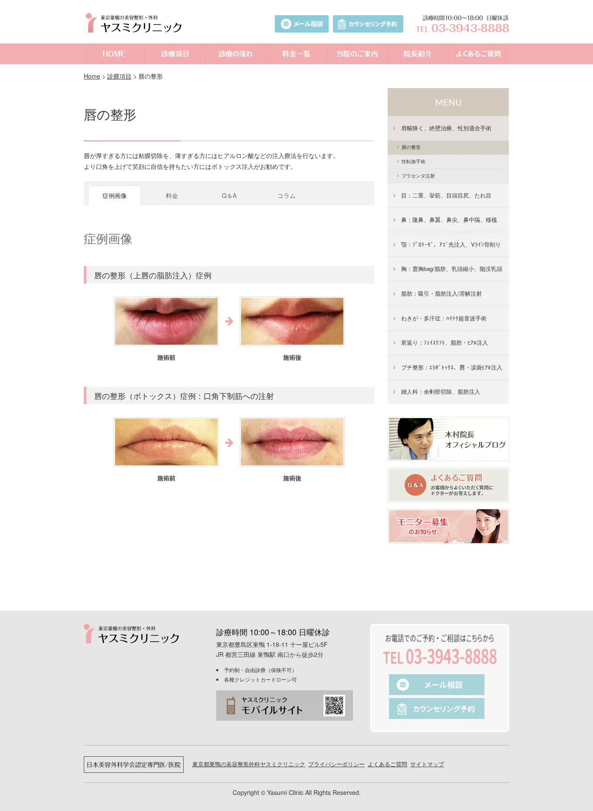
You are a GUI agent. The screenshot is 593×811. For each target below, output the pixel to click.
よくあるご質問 (478, 53)
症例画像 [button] (114, 195)
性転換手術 (413, 161)
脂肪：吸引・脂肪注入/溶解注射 (441, 293)
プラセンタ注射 (418, 175)
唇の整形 (110, 114)
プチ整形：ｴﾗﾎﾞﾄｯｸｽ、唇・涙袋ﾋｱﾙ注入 (451, 367)
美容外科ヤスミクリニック (136, 23)
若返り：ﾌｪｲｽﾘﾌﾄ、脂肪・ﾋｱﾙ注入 (444, 342)
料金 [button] (172, 195)
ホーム (114, 53)
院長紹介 (418, 53)
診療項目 (175, 53)
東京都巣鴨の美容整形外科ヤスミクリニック (248, 764)
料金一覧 (296, 53)
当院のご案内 (357, 53)
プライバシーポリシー (336, 764)
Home (92, 76)
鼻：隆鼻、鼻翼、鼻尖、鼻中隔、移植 (449, 219)
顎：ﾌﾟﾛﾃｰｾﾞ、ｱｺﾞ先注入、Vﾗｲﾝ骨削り (451, 244)
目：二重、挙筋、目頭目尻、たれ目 (446, 195)
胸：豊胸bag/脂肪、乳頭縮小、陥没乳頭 (451, 268)
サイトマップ (427, 764)
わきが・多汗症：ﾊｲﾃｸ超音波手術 (444, 318)
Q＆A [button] (229, 195)
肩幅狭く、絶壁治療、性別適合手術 (446, 128)
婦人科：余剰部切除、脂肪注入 (440, 391)
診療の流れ (235, 53)
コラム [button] (286, 195)
